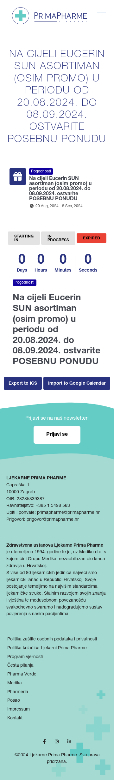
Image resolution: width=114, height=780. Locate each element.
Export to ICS (23, 383)
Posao (13, 701)
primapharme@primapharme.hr (68, 513)
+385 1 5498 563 (53, 506)
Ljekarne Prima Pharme (53, 755)
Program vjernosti (25, 657)
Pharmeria (17, 692)
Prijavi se (57, 434)
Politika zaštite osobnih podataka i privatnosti (52, 639)
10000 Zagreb (20, 492)
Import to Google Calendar (76, 383)
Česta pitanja (20, 665)
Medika (14, 683)
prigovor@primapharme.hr (53, 520)
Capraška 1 (17, 485)
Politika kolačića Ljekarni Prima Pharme (47, 648)
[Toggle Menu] (101, 16)
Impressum (18, 709)
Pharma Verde (21, 674)
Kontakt (14, 718)
